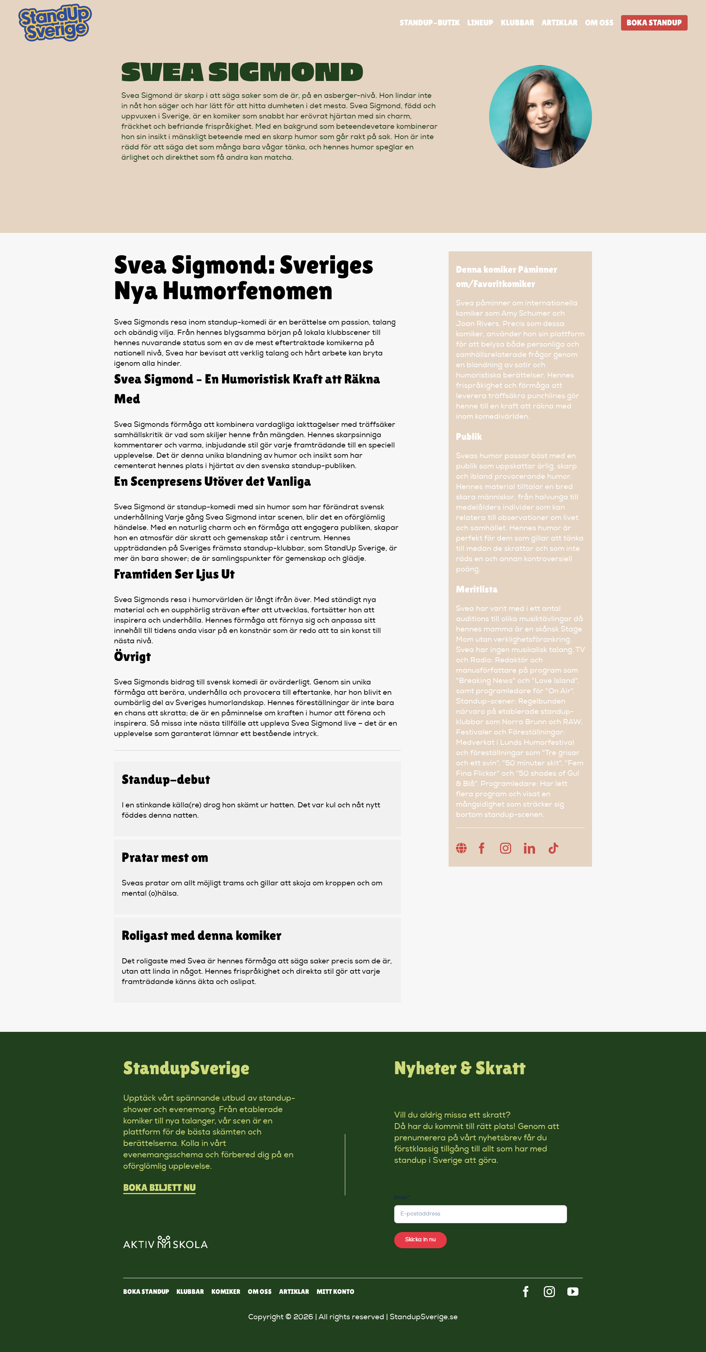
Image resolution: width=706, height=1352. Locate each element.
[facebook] (526, 1292)
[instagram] (549, 1292)
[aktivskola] (165, 1239)
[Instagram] (505, 848)
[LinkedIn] (529, 848)
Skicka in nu (420, 1240)
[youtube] (573, 1292)
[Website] (461, 848)
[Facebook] (481, 848)
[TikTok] (553, 848)
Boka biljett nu (159, 1187)
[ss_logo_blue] (55, 7)
